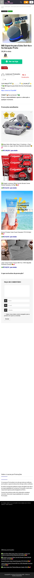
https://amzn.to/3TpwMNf (8, 90)
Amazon (10, 11)
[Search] (21, 2)
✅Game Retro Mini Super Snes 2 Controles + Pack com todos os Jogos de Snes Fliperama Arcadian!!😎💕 (16, 146)
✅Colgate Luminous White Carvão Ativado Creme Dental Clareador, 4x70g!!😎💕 (15, 184)
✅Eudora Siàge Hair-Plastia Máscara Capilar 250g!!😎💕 (16, 567)
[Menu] (2, 2)
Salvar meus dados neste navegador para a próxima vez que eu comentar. (17, 314)
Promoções (7, 6)
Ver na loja (13, 61)
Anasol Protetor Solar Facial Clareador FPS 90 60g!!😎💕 (15, 561)
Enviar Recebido (26, 2)
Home (2, 6)
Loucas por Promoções (12, 74)
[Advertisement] (11, 338)
